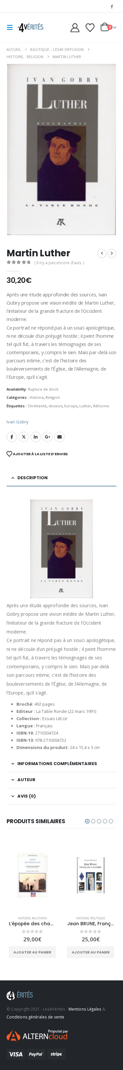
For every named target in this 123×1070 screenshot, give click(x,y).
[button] (12, 27)
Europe (70, 405)
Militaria (39, 918)
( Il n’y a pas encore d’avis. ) (59, 263)
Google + (47, 437)
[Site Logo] (30, 27)
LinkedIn (36, 437)
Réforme (101, 405)
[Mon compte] (75, 27)
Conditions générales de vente (35, 1016)
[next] (111, 253)
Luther (85, 405)
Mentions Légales (85, 1009)
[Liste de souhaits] (90, 27)
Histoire (37, 397)
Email (59, 437)
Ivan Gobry (18, 422)
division (55, 405)
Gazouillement (23, 437)
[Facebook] (112, 6)
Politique (97, 918)
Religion (53, 397)
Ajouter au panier (32, 952)
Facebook (12, 437)
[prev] (102, 253)
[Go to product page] (32, 875)
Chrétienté (37, 405)
